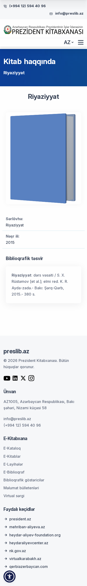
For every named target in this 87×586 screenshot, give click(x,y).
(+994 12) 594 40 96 (27, 6)
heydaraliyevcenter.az (28, 543)
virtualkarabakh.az (25, 558)
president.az (20, 519)
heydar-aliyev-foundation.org (35, 535)
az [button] (67, 42)
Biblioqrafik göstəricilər (23, 480)
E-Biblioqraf (13, 472)
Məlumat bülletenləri (21, 488)
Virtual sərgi (13, 495)
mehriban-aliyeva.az (27, 527)
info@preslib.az (69, 13)
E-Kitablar (12, 456)
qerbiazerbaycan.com (28, 566)
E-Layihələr (13, 464)
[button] (9, 576)
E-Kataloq (12, 448)
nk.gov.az (17, 550)
